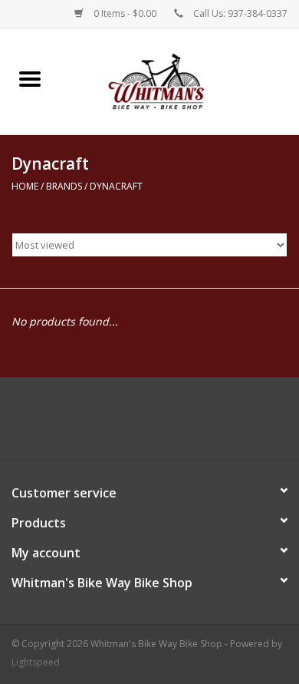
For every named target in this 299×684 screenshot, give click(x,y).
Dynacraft (116, 186)
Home (25, 186)
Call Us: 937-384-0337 (240, 13)
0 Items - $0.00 (125, 13)
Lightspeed (36, 662)
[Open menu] (30, 78)
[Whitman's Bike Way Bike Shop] (179, 80)
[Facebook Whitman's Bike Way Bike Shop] (149, 423)
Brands (64, 186)
